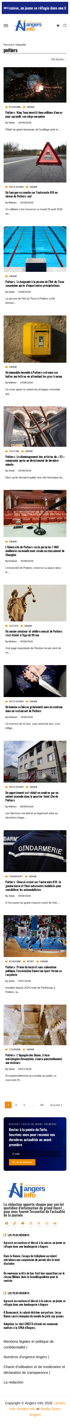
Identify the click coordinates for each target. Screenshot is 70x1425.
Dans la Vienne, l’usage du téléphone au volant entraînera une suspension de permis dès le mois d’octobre (32, 1260)
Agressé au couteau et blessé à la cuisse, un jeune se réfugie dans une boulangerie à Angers (35, 1244)
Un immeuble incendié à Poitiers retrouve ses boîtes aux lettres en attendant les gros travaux (33, 374)
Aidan (12, 122)
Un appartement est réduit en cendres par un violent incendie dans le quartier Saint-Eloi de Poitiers (31, 796)
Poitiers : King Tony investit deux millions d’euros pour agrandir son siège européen (33, 114)
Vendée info (26, 1409)
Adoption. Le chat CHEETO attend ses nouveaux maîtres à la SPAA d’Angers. (31, 1326)
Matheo (13, 202)
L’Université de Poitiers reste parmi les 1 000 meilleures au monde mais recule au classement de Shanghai (34, 551)
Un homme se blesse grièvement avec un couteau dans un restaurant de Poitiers (33, 709)
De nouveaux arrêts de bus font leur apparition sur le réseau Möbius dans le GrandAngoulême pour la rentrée (34, 1277)
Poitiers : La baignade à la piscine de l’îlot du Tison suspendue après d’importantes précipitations (34, 283)
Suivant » (56, 1105)
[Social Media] (6, 1223)
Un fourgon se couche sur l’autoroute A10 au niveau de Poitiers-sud (31, 194)
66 (42, 1105)
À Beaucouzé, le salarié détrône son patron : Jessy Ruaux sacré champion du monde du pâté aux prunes (34, 1314)
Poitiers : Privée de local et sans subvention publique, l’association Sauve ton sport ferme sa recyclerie (33, 971)
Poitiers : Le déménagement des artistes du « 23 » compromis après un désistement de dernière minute (35, 460)
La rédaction (13, 1382)
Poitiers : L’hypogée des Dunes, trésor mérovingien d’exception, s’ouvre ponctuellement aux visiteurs (33, 1059)
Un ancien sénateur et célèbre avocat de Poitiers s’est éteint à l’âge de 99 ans (33, 633)
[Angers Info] (28, 25)
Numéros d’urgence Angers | (26, 1357)
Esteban (13, 561)
